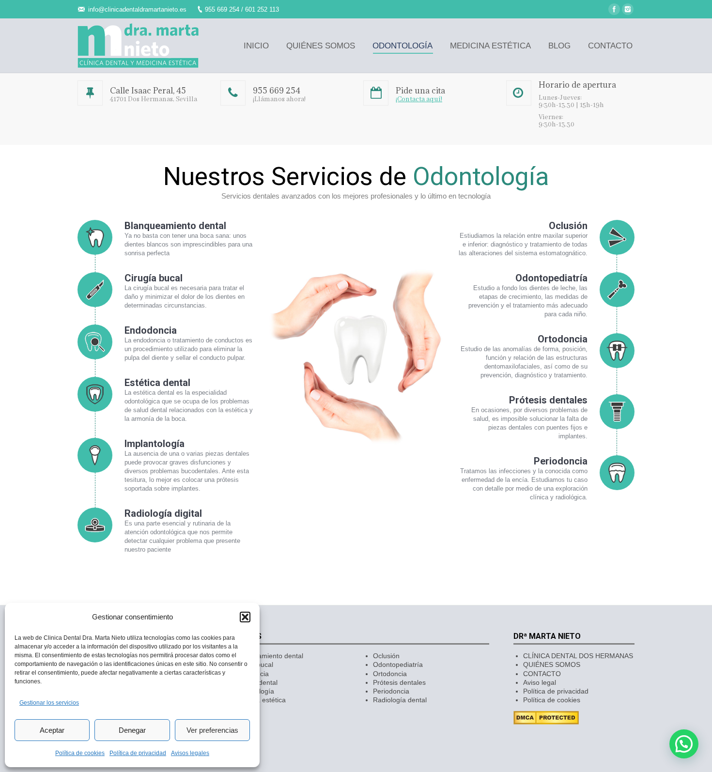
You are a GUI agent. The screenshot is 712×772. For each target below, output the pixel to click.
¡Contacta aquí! (419, 99)
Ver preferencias (212, 730)
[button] (245, 617)
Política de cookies (80, 753)
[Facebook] (614, 9)
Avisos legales (190, 753)
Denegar (132, 730)
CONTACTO (542, 674)
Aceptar (52, 730)
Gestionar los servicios (49, 702)
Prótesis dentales (399, 682)
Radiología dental (400, 700)
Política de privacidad (137, 753)
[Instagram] (628, 9)
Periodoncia (391, 691)
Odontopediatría (398, 664)
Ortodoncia (390, 674)
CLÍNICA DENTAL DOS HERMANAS (578, 656)
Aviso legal (539, 682)
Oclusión (386, 656)
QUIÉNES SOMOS (551, 664)
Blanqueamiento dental (267, 656)
